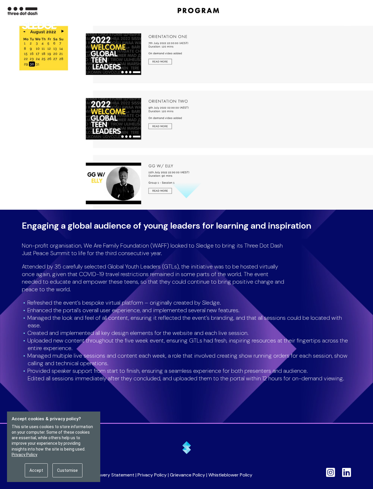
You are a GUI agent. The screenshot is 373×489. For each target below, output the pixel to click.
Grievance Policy (187, 475)
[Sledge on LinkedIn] (346, 472)
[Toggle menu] (348, 24)
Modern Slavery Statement (105, 475)
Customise (67, 470)
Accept (36, 470)
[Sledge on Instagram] (330, 472)
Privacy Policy (152, 475)
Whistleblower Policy (230, 475)
